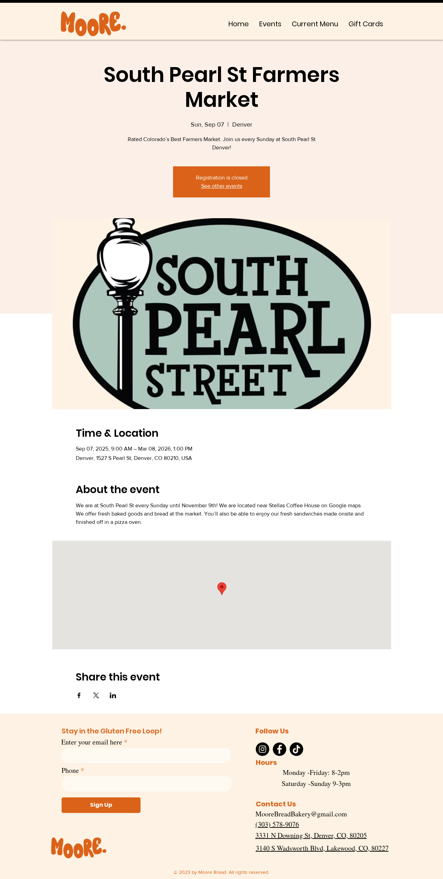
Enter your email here (91, 742)
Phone (70, 770)
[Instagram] (262, 749)
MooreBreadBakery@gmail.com (301, 813)
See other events (221, 186)
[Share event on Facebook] (79, 695)
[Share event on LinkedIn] (113, 695)
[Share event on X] (96, 695)
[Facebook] (279, 749)
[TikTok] (296, 749)
